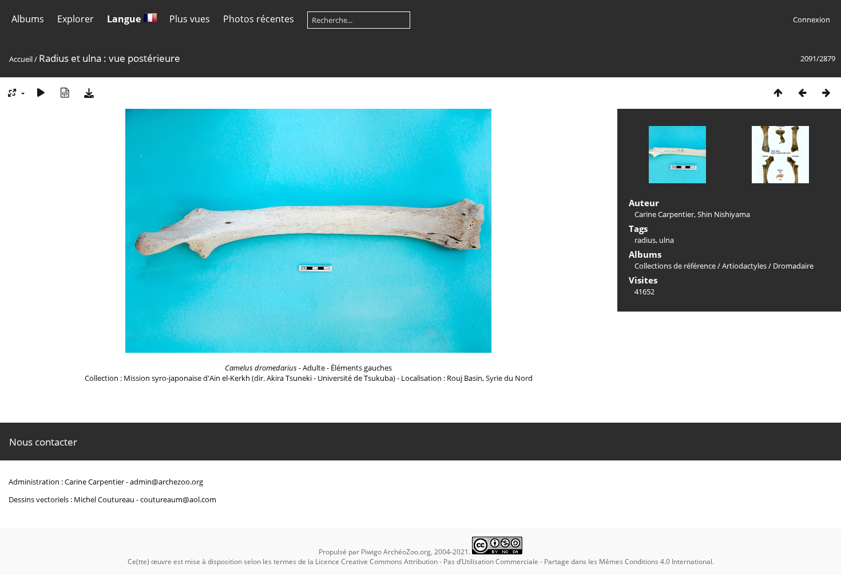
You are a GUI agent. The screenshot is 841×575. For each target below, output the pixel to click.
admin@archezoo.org (166, 481)
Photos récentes (258, 19)
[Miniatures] (778, 92)
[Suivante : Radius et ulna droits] (826, 92)
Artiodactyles (744, 266)
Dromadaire (793, 266)
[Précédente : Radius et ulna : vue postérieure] (802, 92)
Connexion (811, 19)
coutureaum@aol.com (178, 499)
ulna (666, 240)
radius (645, 240)
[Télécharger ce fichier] (89, 92)
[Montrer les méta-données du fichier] (65, 92)
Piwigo (371, 552)
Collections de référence (675, 266)
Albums (27, 19)
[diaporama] (41, 92)
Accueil (21, 59)
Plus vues (189, 19)
